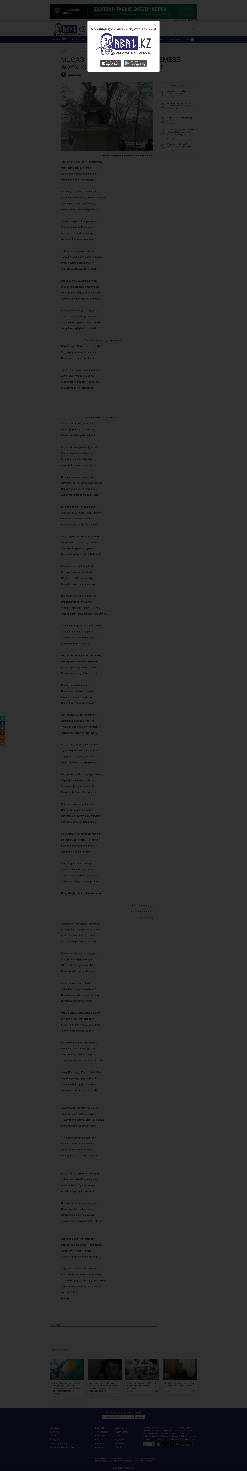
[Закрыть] (156, 25)
